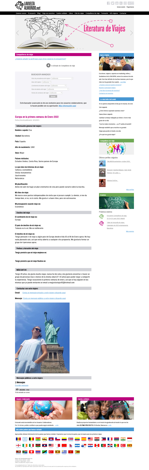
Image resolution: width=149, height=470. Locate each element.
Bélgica (31, 441)
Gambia (116, 441)
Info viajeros (114, 13)
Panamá (84, 447)
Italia (31, 447)
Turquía (51, 454)
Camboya (51, 441)
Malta (57, 447)
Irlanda (24, 447)
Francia (110, 441)
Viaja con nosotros (48, 13)
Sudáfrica (25, 454)
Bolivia (38, 441)
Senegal (116, 447)
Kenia (38, 447)
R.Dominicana (110, 447)
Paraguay (90, 447)
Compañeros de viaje (93, 13)
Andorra (18, 441)
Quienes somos (21, 13)
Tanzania (45, 454)
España (84, 441)
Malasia (51, 447)
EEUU (90, 441)
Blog (38, 13)
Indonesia (129, 441)
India (123, 441)
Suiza (31, 454)
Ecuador (77, 441)
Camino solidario (61, 13)
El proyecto (32, 13)
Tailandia (38, 454)
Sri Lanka (130, 447)
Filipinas (103, 441)
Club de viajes (79, 13)
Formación (104, 13)
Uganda (57, 454)
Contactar (123, 13)
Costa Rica (70, 441)
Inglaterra (18, 447)
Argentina (25, 441)
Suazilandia (18, 454)
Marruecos (64, 447)
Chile (58, 441)
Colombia (64, 441)
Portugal (103, 447)
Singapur (123, 447)
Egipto (96, 441)
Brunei (44, 441)
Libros (71, 13)
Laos (44, 447)
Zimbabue (77, 454)
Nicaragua (77, 447)
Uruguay (64, 454)
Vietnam (71, 454)
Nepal (70, 447)
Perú (97, 447)
